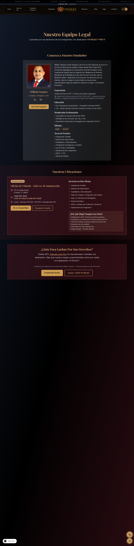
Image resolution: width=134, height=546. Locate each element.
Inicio (9, 9)
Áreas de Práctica (33, 9)
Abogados (51, 9)
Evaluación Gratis (52, 273)
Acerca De (19, 9)
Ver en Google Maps (21, 208)
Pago (104, 9)
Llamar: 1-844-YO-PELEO (78, 273)
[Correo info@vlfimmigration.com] (42, 100)
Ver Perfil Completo (38, 107)
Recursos (84, 9)
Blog (95, 9)
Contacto (114, 9)
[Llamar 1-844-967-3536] (36, 100)
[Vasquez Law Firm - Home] (67, 9)
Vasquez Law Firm (58, 254)
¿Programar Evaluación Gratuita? (113, 532)
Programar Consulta (42, 208)
